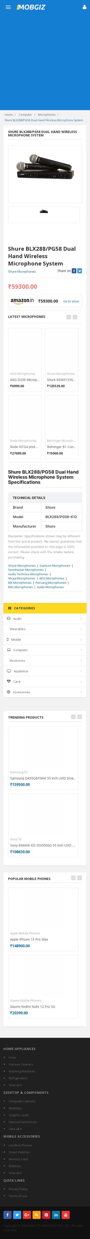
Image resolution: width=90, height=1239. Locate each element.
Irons (12, 1057)
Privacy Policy (18, 1189)
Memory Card (18, 1159)
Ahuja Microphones (21, 578)
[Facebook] (7, 1215)
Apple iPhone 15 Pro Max (29, 939)
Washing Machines (22, 1071)
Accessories (21, 692)
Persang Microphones (51, 583)
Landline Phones (20, 1145)
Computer (25, 115)
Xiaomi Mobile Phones (25, 1000)
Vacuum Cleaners (21, 1064)
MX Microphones (20, 583)
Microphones (46, 115)
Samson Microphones (55, 565)
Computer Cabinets (22, 1101)
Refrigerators (18, 1078)
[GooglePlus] (27, 1215)
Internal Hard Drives (23, 1122)
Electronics (17, 660)
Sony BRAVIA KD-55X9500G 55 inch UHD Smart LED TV (43, 845)
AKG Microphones (22, 374)
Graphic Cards (19, 1115)
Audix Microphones (50, 587)
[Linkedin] (56, 1215)
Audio (17, 619)
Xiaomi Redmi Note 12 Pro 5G (32, 1006)
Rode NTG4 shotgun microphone (24, 446)
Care (16, 681)
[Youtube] (66, 1215)
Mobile (16, 639)
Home (9, 115)
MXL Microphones (20, 587)
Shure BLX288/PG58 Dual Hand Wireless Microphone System (44, 120)
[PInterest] (46, 1215)
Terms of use (18, 1196)
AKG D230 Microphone (24, 379)
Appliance (21, 671)
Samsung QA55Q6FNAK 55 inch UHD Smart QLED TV (43, 778)
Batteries (15, 1166)
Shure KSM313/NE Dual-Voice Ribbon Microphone (61, 379)
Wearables (18, 629)
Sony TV (15, 839)
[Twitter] (17, 1215)
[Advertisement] (45, 63)
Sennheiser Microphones (26, 570)
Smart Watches (19, 1152)
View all (14, 1085)
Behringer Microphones (61, 441)
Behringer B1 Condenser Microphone (61, 446)
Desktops (15, 1108)
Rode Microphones (23, 441)
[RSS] (37, 1215)
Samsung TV (18, 772)
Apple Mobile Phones (25, 933)
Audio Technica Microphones (28, 574)
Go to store (71, 301)
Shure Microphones (22, 271)
